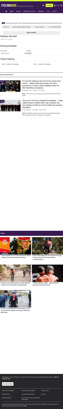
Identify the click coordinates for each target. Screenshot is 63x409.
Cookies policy (6, 394)
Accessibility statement (28, 394)
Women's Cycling (29, 11)
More (54, 11)
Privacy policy (45, 390)
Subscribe (49, 5)
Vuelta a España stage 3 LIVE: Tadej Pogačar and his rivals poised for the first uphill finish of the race (33, 23)
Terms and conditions (8, 390)
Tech (48, 11)
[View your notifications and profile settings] (43, 5)
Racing (18, 11)
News (11, 11)
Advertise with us (6, 398)
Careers (43, 394)
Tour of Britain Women (55, 27)
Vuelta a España (39, 27)
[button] (59, 5)
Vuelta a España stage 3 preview (21, 27)
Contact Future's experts (28, 390)
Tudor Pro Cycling (12, 64)
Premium (41, 11)
